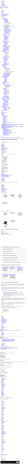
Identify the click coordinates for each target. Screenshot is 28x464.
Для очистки (5, 39)
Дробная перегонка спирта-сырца (7, 130)
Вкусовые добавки (6, 36)
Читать (3, 272)
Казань (2, 417)
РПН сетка (5, 28)
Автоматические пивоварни (7, 85)
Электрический (3, 145)
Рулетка (2, 344)
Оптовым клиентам (4, 327)
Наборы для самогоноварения (6, 45)
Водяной (3, 144)
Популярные (3, 178)
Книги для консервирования (6, 75)
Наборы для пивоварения (6, 96)
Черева (5, 61)
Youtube (2, 332)
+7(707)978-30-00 (2, 6)
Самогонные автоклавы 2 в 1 (7, 22)
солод (2, 9)
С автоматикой (4, 164)
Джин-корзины (6, 29)
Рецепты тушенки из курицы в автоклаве (5, 276)
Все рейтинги (4, 123)
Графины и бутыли (5, 46)
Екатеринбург (3, 379)
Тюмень (2, 445)
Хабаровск (3, 389)
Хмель (5, 94)
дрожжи (3, 10)
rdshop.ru (5, 312)
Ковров (2, 420)
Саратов (3, 441)
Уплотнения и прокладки (7, 33)
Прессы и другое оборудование (6, 99)
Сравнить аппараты (7, 24)
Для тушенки (3, 150)
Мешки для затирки (6, 91)
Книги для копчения (5, 64)
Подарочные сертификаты (6, 49)
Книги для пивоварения (6, 97)
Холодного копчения (6, 52)
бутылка (3, 11)
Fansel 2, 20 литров (5, 309)
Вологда (3, 409)
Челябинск (3, 449)
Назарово (3, 431)
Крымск (3, 423)
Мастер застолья (4, 5)
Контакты (3, 326)
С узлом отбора (6, 20)
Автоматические (6, 21)
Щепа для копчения (5, 58)
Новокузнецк (3, 385)
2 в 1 (3, 162)
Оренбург (3, 386)
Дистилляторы (6, 19)
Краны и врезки (6, 32)
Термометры (5, 44)
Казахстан (3, 390)
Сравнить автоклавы (7, 70)
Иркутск (3, 381)
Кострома (3, 422)
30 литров (5, 80)
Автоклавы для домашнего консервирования (15, 137)
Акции (2, 111)
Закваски (5, 108)
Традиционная (6, 59)
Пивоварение (3, 83)
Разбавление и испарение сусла (6, 134)
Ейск (2, 413)
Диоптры (5, 30)
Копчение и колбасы (4, 50)
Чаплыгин (3, 448)
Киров (2, 382)
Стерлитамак (3, 442)
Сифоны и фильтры (6, 90)
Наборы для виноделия (5, 104)
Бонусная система (4, 320)
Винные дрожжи (5, 100)
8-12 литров (3, 156)
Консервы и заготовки (5, 120)
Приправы (5, 63)
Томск (2, 444)
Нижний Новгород (4, 433)
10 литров (5, 78)
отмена (3, 143)
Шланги (9, 31)
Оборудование (4, 88)
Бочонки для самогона (5, 77)
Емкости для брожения (5, 41)
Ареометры (5, 43)
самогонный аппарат (4, 288)
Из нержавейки (6, 53)
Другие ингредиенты (6, 95)
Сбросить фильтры (4, 172)
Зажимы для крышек (6, 73)
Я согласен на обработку (18, 336)
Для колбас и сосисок (5, 60)
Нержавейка (3, 170)
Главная (1, 137)
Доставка (3, 2)
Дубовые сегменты (6, 38)
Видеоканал (3, 345)
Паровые (5, 66)
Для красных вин (6, 101)
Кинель (2, 419)
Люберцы (3, 426)
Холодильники (8, 30)
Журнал (2, 114)
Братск (2, 405)
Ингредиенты (4, 35)
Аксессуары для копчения (6, 57)
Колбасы (4, 121)
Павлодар (3, 393)
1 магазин (3, 1)
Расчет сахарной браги (5, 131)
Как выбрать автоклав (7, 69)
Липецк (2, 425)
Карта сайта (3, 323)
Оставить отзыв (3, 321)
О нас (2, 325)
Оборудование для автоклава (5, 175)
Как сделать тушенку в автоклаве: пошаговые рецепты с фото (20, 270)
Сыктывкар (3, 387)
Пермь (2, 437)
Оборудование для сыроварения (6, 107)
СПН (7, 28)
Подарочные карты (4, 110)
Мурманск (3, 384)
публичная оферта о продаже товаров (12, 348)
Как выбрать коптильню (7, 54)
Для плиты (3, 149)
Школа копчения (6, 55)
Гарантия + (3, 4)
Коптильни (4, 51)
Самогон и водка (5, 116)
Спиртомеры (5, 42)
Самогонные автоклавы (7, 68)
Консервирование (4, 65)
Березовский (3, 404)
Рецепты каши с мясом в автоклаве (13, 268)
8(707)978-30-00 (2, 329)
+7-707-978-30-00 (10, 363)
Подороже (3, 179)
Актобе (2, 392)
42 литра (3, 159)
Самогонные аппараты (4, 112)
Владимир (3, 407)
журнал (4, 115)
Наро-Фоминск (3, 432)
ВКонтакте (3, 333)
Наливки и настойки (5, 118)
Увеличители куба (6, 27)
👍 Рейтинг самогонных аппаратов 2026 (8, 122)
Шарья (2, 450)
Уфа (2, 388)
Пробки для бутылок (6, 47)
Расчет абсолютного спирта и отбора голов (8, 132)
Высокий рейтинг (4, 180)
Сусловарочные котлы (7, 84)
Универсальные (6, 102)
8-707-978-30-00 (3, 234)
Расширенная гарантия (4, 319)
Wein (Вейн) (3, 166)
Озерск (2, 435)
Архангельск (3, 402)
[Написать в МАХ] (2, 136)
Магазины (3, 316)
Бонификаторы (6, 37)
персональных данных (20, 336)
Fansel (2, 146)
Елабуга (2, 414)
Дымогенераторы (5, 56)
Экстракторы (9, 29)
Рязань (2, 439)
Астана (2, 391)
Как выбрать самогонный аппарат (8, 23)
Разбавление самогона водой (6, 129)
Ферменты (5, 109)
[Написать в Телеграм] (2, 135)
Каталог (4, 137)
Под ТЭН (3, 165)
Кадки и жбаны (5, 81)
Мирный (3, 428)
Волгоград (3, 408)
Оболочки (5, 62)
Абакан (2, 401)
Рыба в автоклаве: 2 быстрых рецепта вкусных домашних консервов (5, 270)
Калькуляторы (3, 128)
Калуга (2, 418)
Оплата (3, 3)
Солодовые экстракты (7, 93)
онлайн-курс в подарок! (12, 142)
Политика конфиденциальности (4, 348)
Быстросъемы (6, 31)
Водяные (5, 67)
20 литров (5, 79)
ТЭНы (9, 27)
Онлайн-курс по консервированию (8, 72)
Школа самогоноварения (7, 25)
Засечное (3, 416)
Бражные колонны (6, 26)
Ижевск (2, 380)
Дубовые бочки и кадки (4, 76)
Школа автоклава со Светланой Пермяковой (9, 71)
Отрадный (3, 436)
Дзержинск (3, 411)
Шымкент (3, 395)
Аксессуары (4, 103)
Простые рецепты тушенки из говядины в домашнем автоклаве (13, 277)
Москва (2, 378)
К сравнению (3, 369)
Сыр (5, 121)
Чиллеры (5, 89)
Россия (2, 400)
